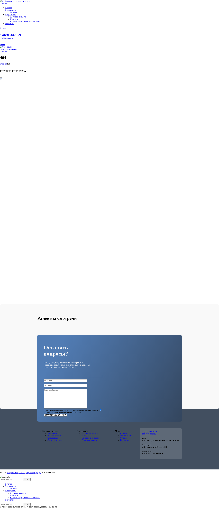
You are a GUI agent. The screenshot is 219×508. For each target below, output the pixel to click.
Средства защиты (54, 440)
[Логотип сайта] (16, 3)
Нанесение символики (91, 438)
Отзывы (13, 12)
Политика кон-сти (89, 440)
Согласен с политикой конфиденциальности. (63, 413)
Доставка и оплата (18, 17)
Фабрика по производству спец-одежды (24, 472)
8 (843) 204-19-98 (11, 35)
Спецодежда (52, 438)
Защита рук (52, 433)
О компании (125, 435)
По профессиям (54, 435)
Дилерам (14, 19)
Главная (3, 64)
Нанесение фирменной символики (25, 21)
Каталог (123, 433)
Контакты (124, 440)
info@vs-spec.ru (6, 38)
